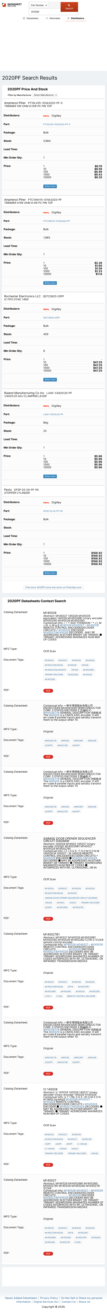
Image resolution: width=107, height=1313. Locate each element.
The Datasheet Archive (12, 5)
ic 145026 (49, 1148)
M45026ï (92, 740)
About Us (84, 1301)
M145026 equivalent (55, 670)
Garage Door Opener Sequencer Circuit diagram (71, 898)
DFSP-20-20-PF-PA (53, 511)
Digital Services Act (46, 1301)
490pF (69, 1144)
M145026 (66, 625)
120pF (48, 1144)
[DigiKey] (47, 115)
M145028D (50, 679)
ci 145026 (82, 1144)
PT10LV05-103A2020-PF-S (56, 124)
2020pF (48, 907)
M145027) (72, 1139)
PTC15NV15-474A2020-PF (56, 221)
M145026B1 (88, 670)
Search (69, 8)
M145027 (78, 625)
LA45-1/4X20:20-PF (53, 414)
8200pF (76, 745)
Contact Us (69, 1301)
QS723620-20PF (51, 317)
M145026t (83, 1232)
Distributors (77, 18)
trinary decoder (54, 1153)
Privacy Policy (49, 1298)
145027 (72, 902)
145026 (74, 670)
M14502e (72, 665)
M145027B (65, 1242)
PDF (48, 690)
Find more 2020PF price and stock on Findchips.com (53, 587)
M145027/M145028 (55, 632)
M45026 (54, 715)
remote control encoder (81, 996)
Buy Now (51, 186)
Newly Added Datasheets (21, 1298)
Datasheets (32, 18)
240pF (58, 1144)
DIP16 (70, 986)
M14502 (60, 902)
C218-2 (48, 996)
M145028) (87, 1139)
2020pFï (49, 745)
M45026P (78, 740)
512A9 (59, 996)
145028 (84, 665)
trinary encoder (54, 674)
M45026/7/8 (51, 712)
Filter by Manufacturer (19, 95)
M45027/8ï (62, 745)
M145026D (73, 674)
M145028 (93, 625)
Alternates (54, 18)
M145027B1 (78, 907)
